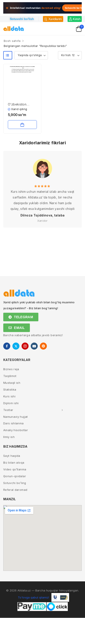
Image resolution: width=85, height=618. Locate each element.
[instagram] (25, 346)
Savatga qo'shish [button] (22, 124)
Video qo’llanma (14, 469)
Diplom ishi (11, 403)
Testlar (8, 410)
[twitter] (15, 346)
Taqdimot (10, 376)
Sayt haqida (11, 455)
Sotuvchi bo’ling (14, 483)
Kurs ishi (9, 396)
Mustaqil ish (11, 382)
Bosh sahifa (12, 41)
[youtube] (34, 346)
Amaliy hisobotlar (15, 430)
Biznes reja (11, 369)
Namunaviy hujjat (15, 416)
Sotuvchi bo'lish (22, 19)
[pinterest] (43, 346)
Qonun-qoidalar (14, 476)
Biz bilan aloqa (13, 462)
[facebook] (6, 346)
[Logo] (13, 28)
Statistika (9, 389)
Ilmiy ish (9, 437)
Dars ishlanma (13, 423)
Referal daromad (15, 489)
